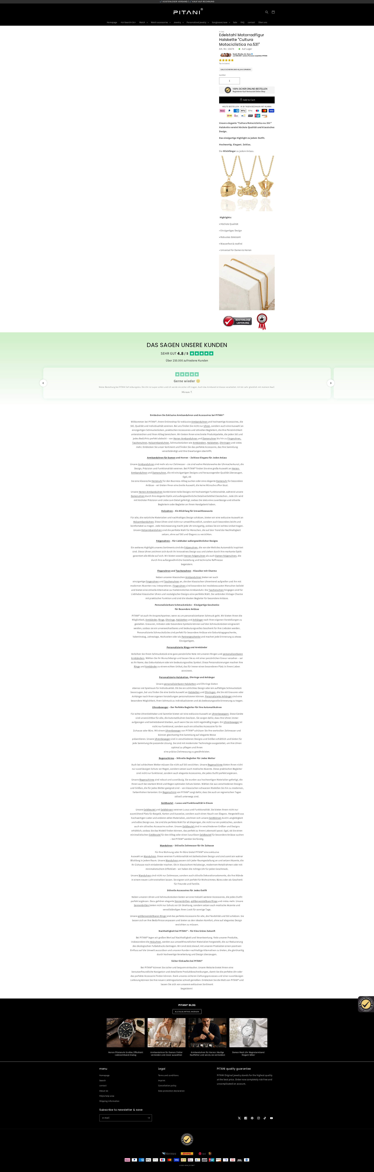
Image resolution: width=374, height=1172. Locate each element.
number (222, 75)
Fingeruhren (152, 581)
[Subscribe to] (148, 1117)
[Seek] (267, 12)
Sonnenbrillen (182, 901)
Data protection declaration (171, 1090)
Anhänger (198, 619)
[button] (226, 60)
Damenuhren (209, 438)
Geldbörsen (167, 809)
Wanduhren (150, 856)
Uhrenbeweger (231, 722)
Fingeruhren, (234, 438)
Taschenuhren (139, 442)
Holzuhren (155, 941)
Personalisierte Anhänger (218, 696)
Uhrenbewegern (220, 713)
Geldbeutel (150, 809)
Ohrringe (170, 619)
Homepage (104, 1075)
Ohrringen (225, 442)
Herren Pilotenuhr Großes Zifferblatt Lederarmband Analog (125, 1053)
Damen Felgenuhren (226, 555)
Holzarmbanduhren (158, 442)
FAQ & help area (106, 1096)
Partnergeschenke (191, 636)
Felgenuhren (191, 547)
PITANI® (192, 1165)
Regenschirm (169, 792)
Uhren (207, 425)
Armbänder (151, 619)
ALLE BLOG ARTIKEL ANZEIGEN (187, 1011)
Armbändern (199, 442)
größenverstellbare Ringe (204, 901)
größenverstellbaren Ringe (152, 916)
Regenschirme (215, 764)
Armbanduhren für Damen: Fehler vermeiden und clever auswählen (166, 1053)
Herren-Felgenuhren (194, 555)
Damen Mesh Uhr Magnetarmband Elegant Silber (248, 1053)
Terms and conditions (168, 1075)
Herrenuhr (156, 481)
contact (103, 1085)
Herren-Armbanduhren (185, 438)
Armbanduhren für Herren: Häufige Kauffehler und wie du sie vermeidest (207, 1053)
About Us (103, 1090)
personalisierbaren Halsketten (180, 683)
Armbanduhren (199, 421)
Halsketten (213, 442)
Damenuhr (221, 481)
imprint (161, 1080)
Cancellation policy (167, 1085)
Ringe (161, 619)
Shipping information (109, 1101)
